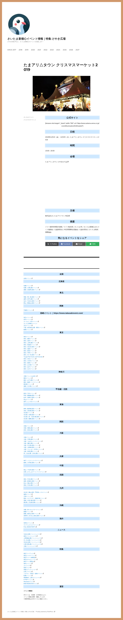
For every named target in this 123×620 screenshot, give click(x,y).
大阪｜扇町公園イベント (30, 443)
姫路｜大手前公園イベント (31, 462)
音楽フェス (27, 567)
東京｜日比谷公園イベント (31, 346)
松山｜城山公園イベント (30, 483)
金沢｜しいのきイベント (30, 401)
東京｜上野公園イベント (30, 342)
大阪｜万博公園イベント (30, 439)
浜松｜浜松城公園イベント (31, 410)
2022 (45, 50)
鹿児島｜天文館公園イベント (32, 502)
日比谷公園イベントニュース (32, 542)
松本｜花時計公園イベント (31, 397)
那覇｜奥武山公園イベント (31, 513)
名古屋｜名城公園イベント (31, 414)
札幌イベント (27, 285)
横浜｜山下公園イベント (30, 380)
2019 (26, 50)
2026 (71, 50)
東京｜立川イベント (29, 369)
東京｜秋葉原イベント (30, 344)
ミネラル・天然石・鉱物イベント (33, 573)
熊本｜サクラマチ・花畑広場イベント (34, 498)
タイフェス (27, 565)
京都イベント (27, 426)
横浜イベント (27, 378)
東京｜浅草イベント (29, 340)
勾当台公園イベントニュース (32, 534)
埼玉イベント (27, 317)
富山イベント (27, 399)
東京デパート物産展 (29, 557)
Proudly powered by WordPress (45, 611)
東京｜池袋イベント (29, 348)
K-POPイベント (28, 579)
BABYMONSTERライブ (30, 583)
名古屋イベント (28, 412)
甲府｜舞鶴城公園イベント (31, 395)
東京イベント (27, 336)
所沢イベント (27, 319)
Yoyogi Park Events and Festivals (33, 357)
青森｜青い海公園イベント (31, 297)
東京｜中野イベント (29, 352)
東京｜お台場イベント (30, 365)
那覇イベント (27, 511)
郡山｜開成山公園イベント (31, 303)
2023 (52, 50)
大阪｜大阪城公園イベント (31, 447)
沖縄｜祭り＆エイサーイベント (32, 509)
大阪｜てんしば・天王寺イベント (33, 449)
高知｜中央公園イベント (30, 485)
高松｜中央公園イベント (30, 479)
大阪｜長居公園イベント (30, 451)
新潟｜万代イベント (29, 393)
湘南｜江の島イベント (30, 386)
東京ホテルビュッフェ (30, 559)
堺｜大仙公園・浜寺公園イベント (33, 453)
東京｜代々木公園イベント (31, 355)
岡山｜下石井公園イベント (31, 470)
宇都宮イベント (28, 310)
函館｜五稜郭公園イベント (31, 289)
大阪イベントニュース (30, 546)
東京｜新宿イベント (29, 350)
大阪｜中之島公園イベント (31, 445)
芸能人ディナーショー (30, 569)
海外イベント (27, 563)
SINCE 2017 (11, 50)
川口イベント (27, 325)
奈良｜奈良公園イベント (30, 430)
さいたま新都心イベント (30, 323)
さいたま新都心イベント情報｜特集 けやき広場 (36, 38)
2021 (39, 50)
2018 (20, 50)
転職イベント (27, 575)
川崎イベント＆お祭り (30, 376)
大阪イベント (27, 437)
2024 (58, 50)
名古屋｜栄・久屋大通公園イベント (34, 416)
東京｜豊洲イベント (29, 363)
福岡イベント (27, 494)
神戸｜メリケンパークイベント (32, 460)
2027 (77, 50)
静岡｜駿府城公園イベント (31, 408)
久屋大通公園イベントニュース (32, 544)
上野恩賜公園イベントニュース (32, 538)
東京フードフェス (29, 553)
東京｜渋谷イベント (29, 359)
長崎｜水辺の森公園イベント (32, 500)
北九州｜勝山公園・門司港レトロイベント (35, 492)
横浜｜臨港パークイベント (31, 382)
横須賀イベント (28, 384)
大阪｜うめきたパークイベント (32, 441)
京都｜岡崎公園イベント (30, 428)
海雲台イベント (28, 523)
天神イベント (27, 496)
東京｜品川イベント (29, 367)
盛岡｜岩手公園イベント (30, 299)
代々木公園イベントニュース (32, 540)
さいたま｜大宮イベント (30, 321)
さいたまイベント (29, 117)
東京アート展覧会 (29, 561)
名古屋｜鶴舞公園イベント (31, 418)
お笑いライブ (27, 571)
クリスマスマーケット (30, 120)
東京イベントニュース (30, 536)
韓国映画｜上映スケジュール (32, 577)
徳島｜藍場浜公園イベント (31, 481)
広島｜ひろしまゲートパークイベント (34, 472)
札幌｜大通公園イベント (30, 287)
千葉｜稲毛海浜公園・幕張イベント (34, 327)
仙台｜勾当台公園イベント (31, 301)
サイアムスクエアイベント (31, 525)
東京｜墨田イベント (29, 338)
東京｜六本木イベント (30, 361)
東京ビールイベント (29, 555)
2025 (64, 50)
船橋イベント (27, 329)
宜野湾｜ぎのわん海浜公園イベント (34, 515)
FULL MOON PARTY (29, 527)
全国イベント (27, 278)
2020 (33, 50)
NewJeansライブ (28, 581)
